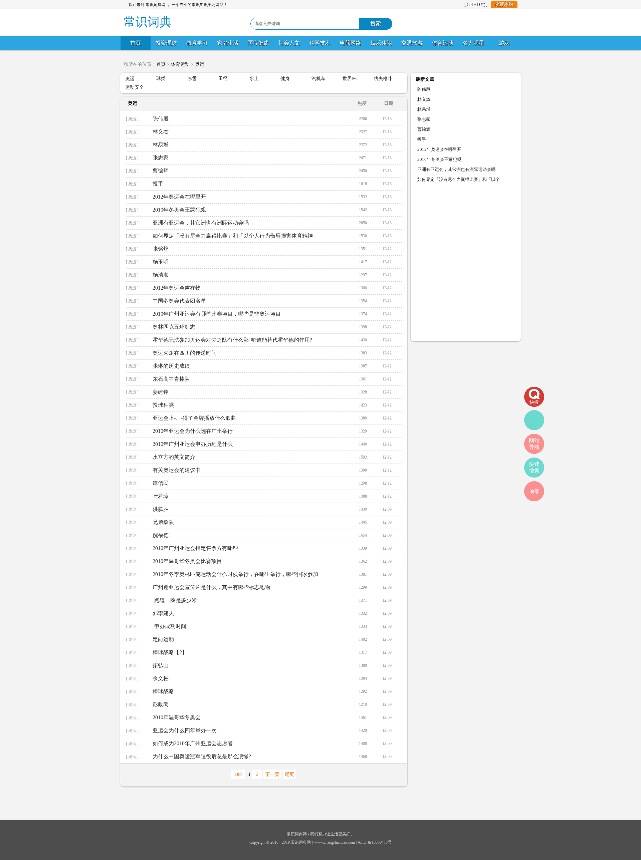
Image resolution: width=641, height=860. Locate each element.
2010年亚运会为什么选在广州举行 (193, 431)
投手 (158, 184)
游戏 (504, 43)
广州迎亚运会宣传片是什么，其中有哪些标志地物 (211, 587)
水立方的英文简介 (174, 457)
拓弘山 (161, 665)
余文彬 (161, 678)
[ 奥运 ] (132, 118)
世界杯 (350, 78)
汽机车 (318, 78)
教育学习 (197, 43)
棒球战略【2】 (170, 652)
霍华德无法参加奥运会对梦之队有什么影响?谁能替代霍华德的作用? (232, 340)
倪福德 (161, 535)
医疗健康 (258, 43)
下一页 (272, 774)
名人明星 (473, 43)
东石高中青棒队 (171, 379)
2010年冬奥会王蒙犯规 (179, 210)
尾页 (289, 774)
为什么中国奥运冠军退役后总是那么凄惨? (202, 756)
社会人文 (289, 43)
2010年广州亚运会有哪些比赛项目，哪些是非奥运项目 (217, 314)
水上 (254, 78)
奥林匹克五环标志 (174, 327)
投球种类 (163, 405)
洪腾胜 (161, 509)
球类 (161, 78)
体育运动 (442, 43)
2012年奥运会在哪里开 (179, 197)
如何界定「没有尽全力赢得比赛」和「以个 (458, 179)
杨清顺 (161, 275)
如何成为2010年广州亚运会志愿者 (193, 743)
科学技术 (320, 43)
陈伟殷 (161, 118)
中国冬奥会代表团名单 (179, 301)
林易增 (161, 145)
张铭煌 (161, 249)
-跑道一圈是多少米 (175, 600)
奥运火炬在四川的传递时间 (185, 353)
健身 (285, 78)
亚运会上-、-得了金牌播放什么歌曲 (194, 418)
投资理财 (166, 43)
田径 (223, 78)
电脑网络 (350, 43)
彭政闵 (161, 704)
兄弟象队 (163, 522)
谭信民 (161, 483)
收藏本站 (504, 4)
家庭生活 (227, 43)
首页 (135, 43)
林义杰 (161, 131)
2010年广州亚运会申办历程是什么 (193, 444)
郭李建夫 (163, 613)
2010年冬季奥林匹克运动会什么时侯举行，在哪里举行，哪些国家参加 (235, 574)
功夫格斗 (383, 78)
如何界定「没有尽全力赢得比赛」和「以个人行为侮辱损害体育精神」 (235, 236)
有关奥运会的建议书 (177, 470)
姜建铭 (161, 392)
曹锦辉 (161, 171)
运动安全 (134, 87)
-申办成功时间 (169, 626)
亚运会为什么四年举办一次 (185, 730)
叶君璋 (161, 496)
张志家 (161, 158)
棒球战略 (163, 691)
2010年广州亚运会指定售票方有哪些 (195, 548)
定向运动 (163, 639)
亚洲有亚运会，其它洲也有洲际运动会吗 (201, 223)
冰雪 (192, 78)
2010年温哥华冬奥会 (177, 717)
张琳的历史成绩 (171, 366)
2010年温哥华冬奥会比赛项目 (187, 561)
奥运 (199, 64)
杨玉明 (161, 262)
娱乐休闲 (381, 43)
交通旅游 (412, 43)
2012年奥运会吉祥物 (177, 288)
